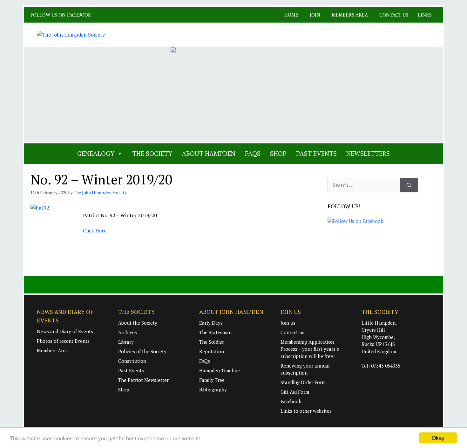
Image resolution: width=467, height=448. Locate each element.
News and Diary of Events (65, 331)
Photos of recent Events (63, 341)
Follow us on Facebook (61, 14)
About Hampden (208, 153)
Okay (438, 438)
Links (425, 14)
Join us (288, 323)
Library (126, 342)
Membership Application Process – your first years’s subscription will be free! (310, 349)
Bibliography (213, 389)
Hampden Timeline (219, 370)
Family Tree (212, 380)
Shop (278, 153)
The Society (152, 153)
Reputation (211, 351)
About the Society (137, 323)
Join (315, 14)
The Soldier (211, 342)
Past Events (316, 153)
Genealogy (95, 153)
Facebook (291, 401)
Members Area (350, 14)
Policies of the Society (142, 351)
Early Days (211, 323)
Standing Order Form (303, 382)
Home (291, 14)
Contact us (393, 14)
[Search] (409, 185)
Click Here (94, 230)
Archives (127, 332)
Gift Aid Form (295, 392)
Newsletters (368, 153)
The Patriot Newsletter (143, 380)
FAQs (253, 153)
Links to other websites (306, 411)
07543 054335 (385, 365)
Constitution (132, 361)
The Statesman (215, 332)
